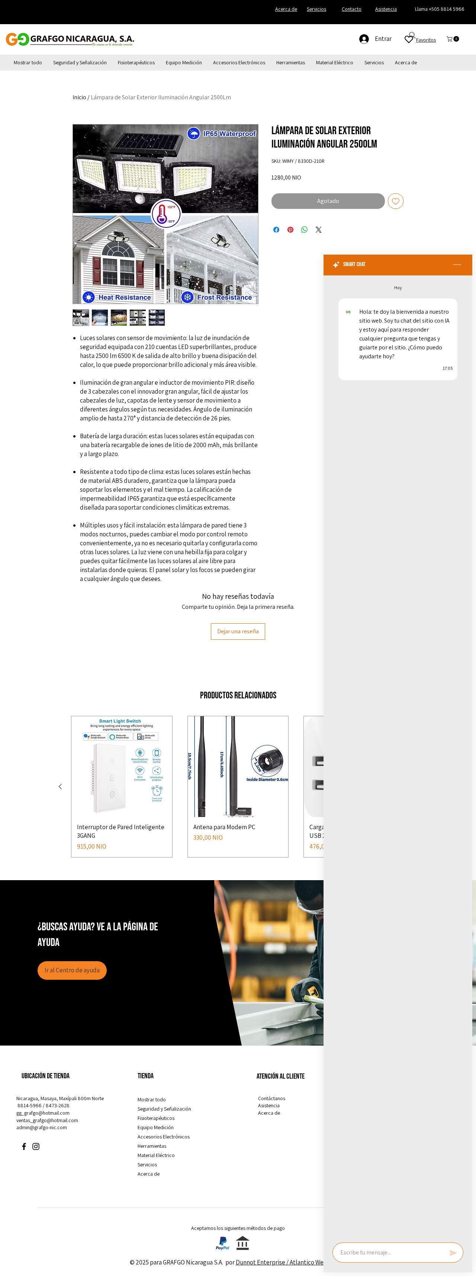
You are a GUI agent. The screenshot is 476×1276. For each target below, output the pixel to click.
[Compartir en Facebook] (276, 229)
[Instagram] (36, 1146)
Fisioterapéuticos (156, 1118)
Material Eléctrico (156, 1155)
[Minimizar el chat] (457, 265)
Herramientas (152, 1146)
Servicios (147, 1164)
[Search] (412, 35)
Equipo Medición (156, 1127)
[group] (238, 786)
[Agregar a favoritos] (395, 201)
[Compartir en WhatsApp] (304, 229)
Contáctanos (271, 1098)
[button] (453, 39)
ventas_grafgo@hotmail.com (47, 1120)
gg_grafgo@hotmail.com (43, 1112)
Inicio (79, 97)
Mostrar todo (152, 1099)
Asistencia (269, 1105)
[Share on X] (318, 229)
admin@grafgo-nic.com (41, 1127)
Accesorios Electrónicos (164, 1136)
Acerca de (149, 1173)
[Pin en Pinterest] (290, 229)
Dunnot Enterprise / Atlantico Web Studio (291, 1262)
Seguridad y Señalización (164, 1108)
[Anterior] (60, 786)
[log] (398, 756)
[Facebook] (24, 1146)
